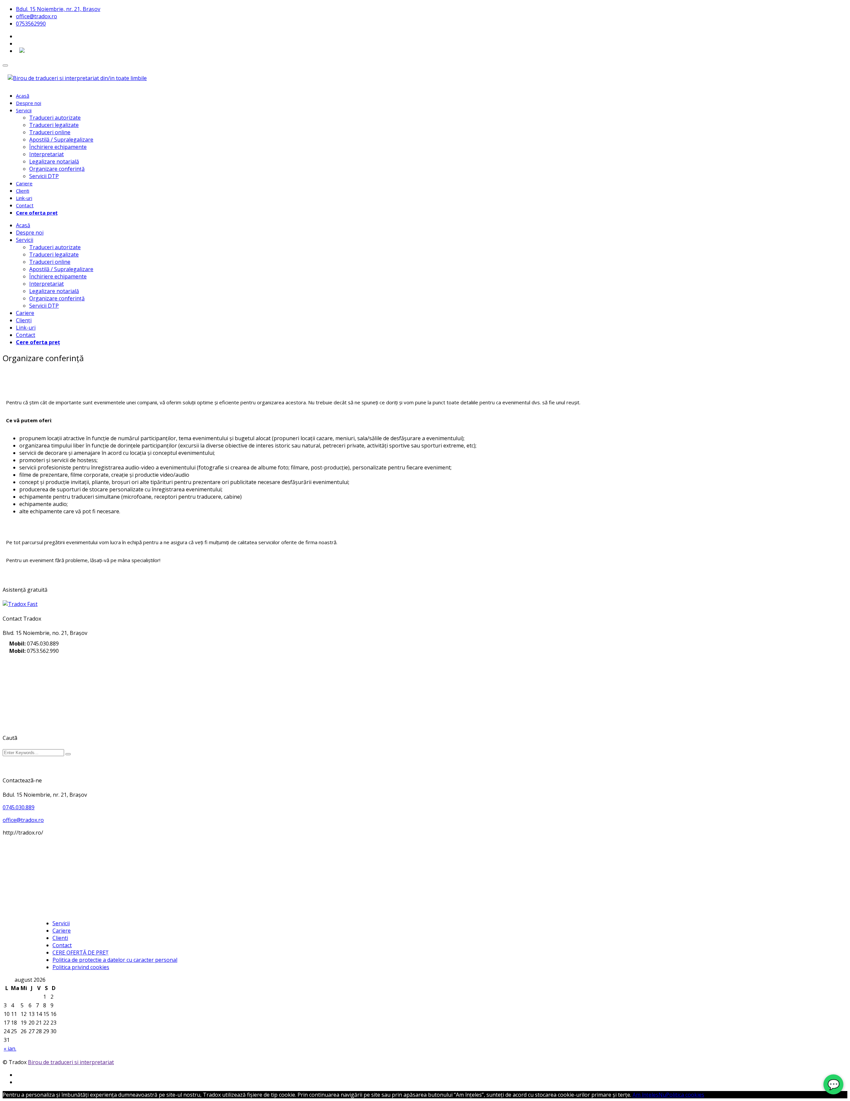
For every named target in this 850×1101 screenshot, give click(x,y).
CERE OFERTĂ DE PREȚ (80, 952)
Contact (25, 205)
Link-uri (24, 198)
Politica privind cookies (80, 967)
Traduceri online (49, 132)
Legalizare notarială (54, 161)
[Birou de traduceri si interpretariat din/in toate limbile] (77, 78)
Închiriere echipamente (58, 146)
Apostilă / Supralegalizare (61, 139)
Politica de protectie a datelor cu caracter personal (114, 959)
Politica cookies (685, 1094)
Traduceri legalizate (54, 125)
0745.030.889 (19, 807)
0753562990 (31, 23)
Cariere (24, 183)
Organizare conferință (57, 168)
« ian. (10, 1048)
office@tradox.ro (36, 16)
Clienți (22, 190)
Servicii (24, 110)
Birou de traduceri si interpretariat (71, 1062)
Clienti (60, 938)
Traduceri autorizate (55, 117)
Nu (662, 1094)
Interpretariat (46, 154)
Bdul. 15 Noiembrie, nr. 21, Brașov (58, 9)
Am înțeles (645, 1094)
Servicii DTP (44, 176)
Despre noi (28, 103)
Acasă (22, 95)
